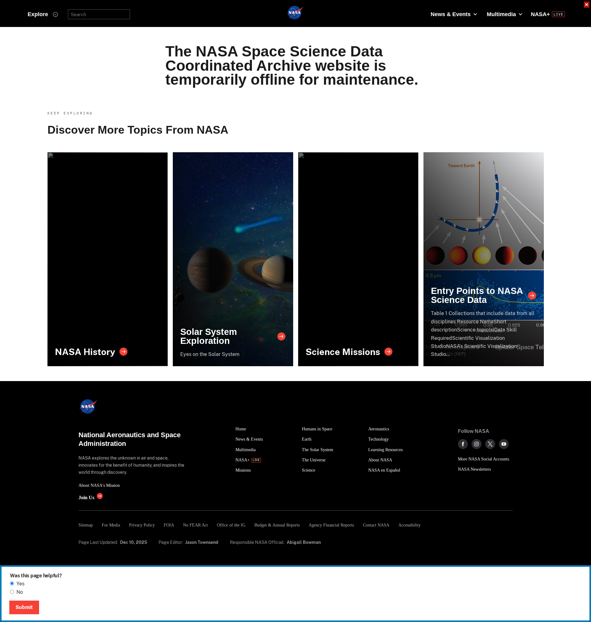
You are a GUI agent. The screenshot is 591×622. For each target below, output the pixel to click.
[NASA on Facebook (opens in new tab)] (463, 444)
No (19, 592)
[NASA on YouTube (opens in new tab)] (504, 444)
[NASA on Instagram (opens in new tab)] (476, 444)
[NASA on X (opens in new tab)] (490, 444)
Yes (20, 584)
